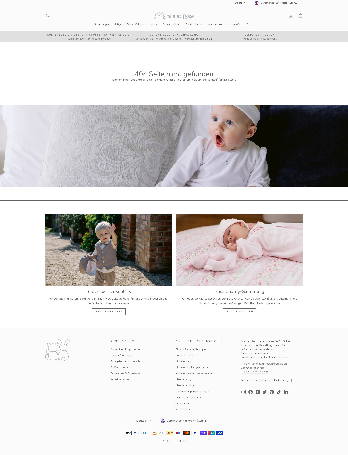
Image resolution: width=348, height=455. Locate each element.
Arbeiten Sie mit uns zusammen (195, 373)
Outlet (250, 24)
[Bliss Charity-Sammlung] (239, 250)
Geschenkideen (194, 24)
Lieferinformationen (122, 355)
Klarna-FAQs (183, 409)
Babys (118, 24)
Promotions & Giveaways (125, 373)
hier (194, 80)
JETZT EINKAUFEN (109, 311)
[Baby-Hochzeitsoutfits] (108, 250)
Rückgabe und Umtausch (125, 361)
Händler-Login (184, 379)
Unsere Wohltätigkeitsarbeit (193, 367)
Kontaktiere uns (120, 379)
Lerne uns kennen (187, 355)
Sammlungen (101, 24)
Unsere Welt (234, 24)
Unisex (153, 24)
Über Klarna (183, 403)
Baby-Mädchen (135, 24)
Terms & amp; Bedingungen (192, 391)
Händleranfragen (186, 385)
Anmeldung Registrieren (125, 349)
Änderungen (215, 24)
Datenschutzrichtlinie (188, 397)
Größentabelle (119, 367)
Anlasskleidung (171, 24)
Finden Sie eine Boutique (191, 349)
